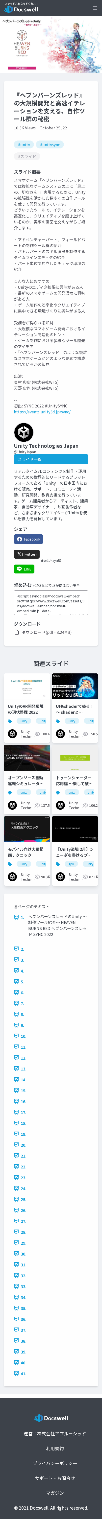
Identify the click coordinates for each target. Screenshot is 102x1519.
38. (23, 1341)
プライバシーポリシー (55, 1463)
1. (22, 917)
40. (23, 1363)
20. (23, 1145)
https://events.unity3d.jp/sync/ (42, 412)
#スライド (27, 156)
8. (22, 1014)
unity (24, 721)
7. (22, 1003)
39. (23, 1352)
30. (23, 1254)
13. (23, 1069)
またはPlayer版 (51, 561)
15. (23, 1090)
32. (23, 1276)
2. (22, 949)
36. (23, 1319)
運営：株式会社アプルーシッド (55, 1433)
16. (23, 1101)
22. (23, 1167)
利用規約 (55, 1448)
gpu (71, 864)
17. (23, 1112)
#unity (24, 144)
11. (23, 1047)
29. (23, 1243)
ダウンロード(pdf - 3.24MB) (47, 632)
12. (23, 1058)
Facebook (32, 539)
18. (23, 1123)
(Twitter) (29, 554)
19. (23, 1134)
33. (23, 1286)
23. (23, 1178)
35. (23, 1308)
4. (22, 971)
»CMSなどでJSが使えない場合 (56, 585)
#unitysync (50, 144)
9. (22, 1025)
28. (23, 1232)
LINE (27, 569)
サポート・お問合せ (55, 1478)
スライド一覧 (30, 459)
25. (23, 1199)
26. (23, 1210)
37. (23, 1330)
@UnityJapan (25, 451)
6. (22, 993)
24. (23, 1188)
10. (23, 1036)
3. (22, 960)
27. (23, 1221)
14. (23, 1080)
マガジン (55, 1493)
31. (23, 1265)
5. (22, 982)
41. (23, 1374)
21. (23, 1156)
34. (23, 1297)
